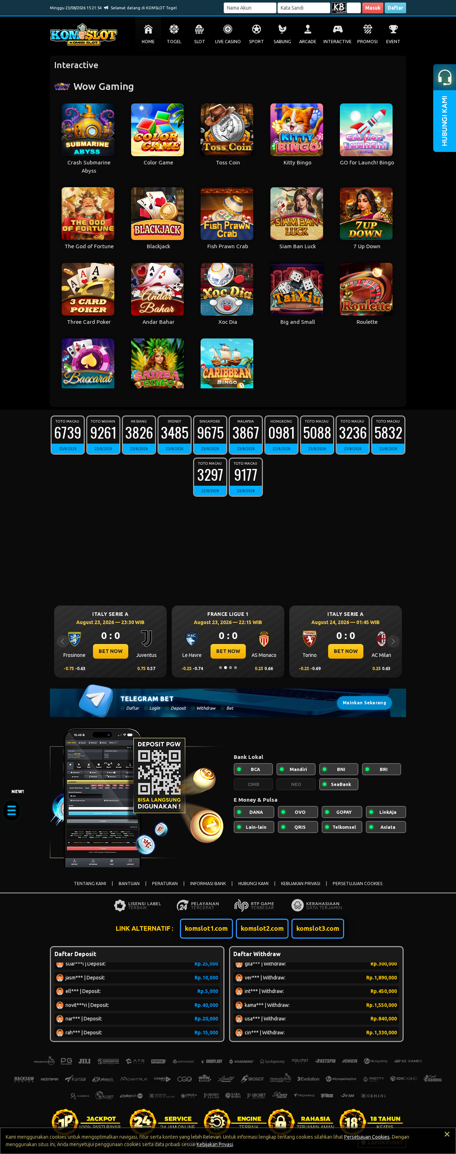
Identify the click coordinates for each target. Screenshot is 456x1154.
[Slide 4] (235, 668)
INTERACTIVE (337, 41)
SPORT (256, 41)
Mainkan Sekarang (364, 702)
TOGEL (174, 41)
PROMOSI (367, 41)
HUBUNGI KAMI (253, 883)
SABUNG (282, 41)
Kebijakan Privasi (215, 1144)
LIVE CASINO (228, 41)
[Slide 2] (225, 668)
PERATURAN (165, 883)
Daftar (395, 8)
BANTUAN (129, 883)
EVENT (393, 41)
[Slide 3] (230, 668)
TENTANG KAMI (90, 883)
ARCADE (307, 41)
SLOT (199, 41)
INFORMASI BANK (208, 883)
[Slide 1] (220, 668)
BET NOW (111, 651)
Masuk (372, 8)
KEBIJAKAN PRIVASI (300, 883)
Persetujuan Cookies (367, 1137)
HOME (148, 41)
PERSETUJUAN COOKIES (358, 883)
